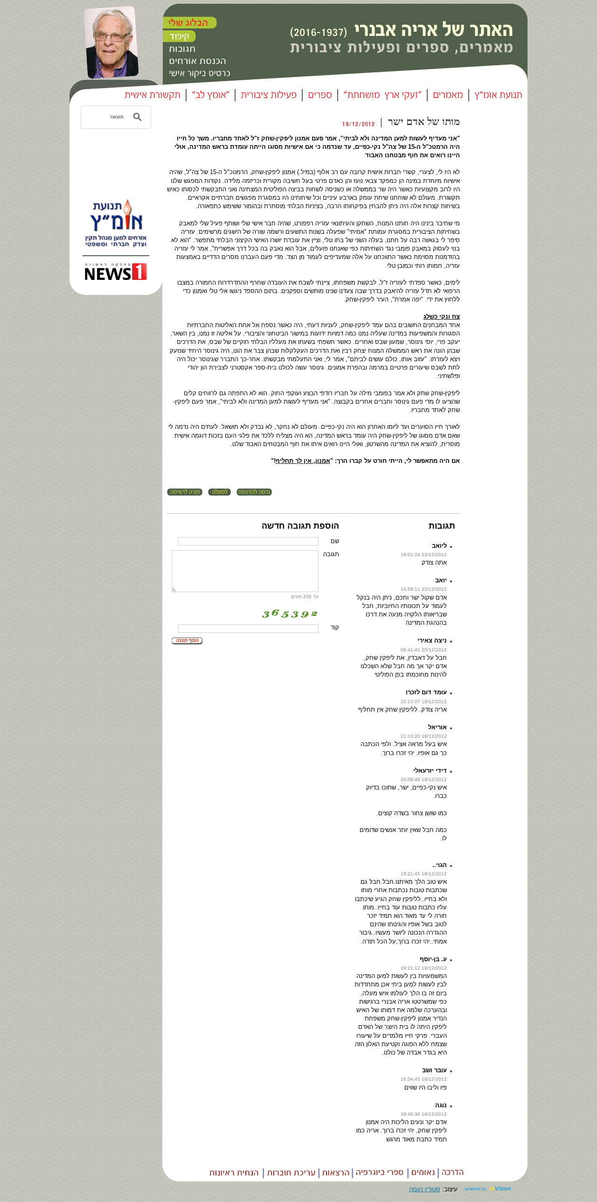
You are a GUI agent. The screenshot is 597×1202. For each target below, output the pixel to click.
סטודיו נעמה (424, 1189)
